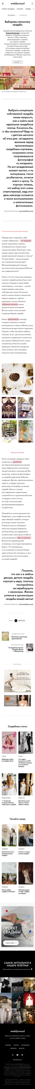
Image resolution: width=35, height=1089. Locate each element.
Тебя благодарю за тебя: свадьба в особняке (23, 892)
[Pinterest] (22, 1055)
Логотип (21, 1048)
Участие (16, 1045)
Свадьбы (5, 849)
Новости (21, 798)
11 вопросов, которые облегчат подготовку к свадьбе (9, 802)
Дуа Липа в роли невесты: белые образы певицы (24, 802)
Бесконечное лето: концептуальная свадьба (8, 853)
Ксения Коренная (12, 33)
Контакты (13, 1048)
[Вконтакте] (17, 1055)
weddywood (17, 1031)
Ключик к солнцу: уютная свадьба (24, 853)
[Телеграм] (12, 1055)
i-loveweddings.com (25, 211)
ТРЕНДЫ (28, 9)
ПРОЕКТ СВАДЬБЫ (8, 9)
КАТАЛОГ (20, 9)
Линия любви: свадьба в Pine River (8, 891)
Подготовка (6, 798)
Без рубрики (11, 15)
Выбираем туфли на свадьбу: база (7, 760)
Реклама (8, 1045)
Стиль (4, 756)
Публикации (25, 1045)
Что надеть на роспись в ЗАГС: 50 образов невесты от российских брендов (25, 762)
